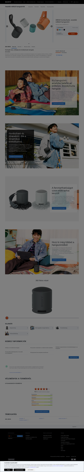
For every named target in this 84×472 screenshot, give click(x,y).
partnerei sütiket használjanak (58, 465)
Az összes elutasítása (19, 469)
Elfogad (8, 469)
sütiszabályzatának (32, 467)
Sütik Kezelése (30, 469)
